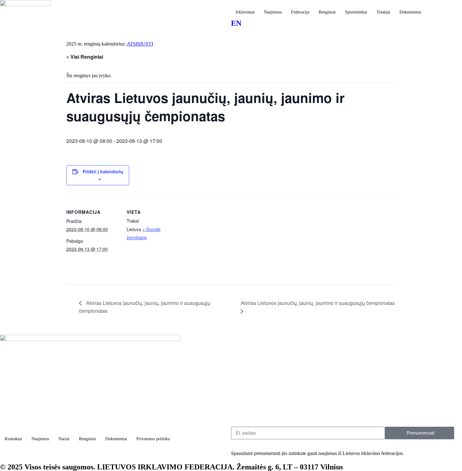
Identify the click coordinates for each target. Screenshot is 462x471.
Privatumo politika (153, 438)
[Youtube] (123, 454)
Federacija (300, 12)
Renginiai (327, 12)
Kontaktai (13, 438)
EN (236, 23)
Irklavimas (245, 12)
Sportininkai (356, 12)
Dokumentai (410, 12)
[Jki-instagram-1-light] (66, 454)
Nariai (63, 438)
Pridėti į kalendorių (103, 171)
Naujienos (273, 12)
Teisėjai (383, 12)
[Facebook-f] (8, 454)
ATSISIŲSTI (140, 43)
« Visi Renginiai (84, 56)
